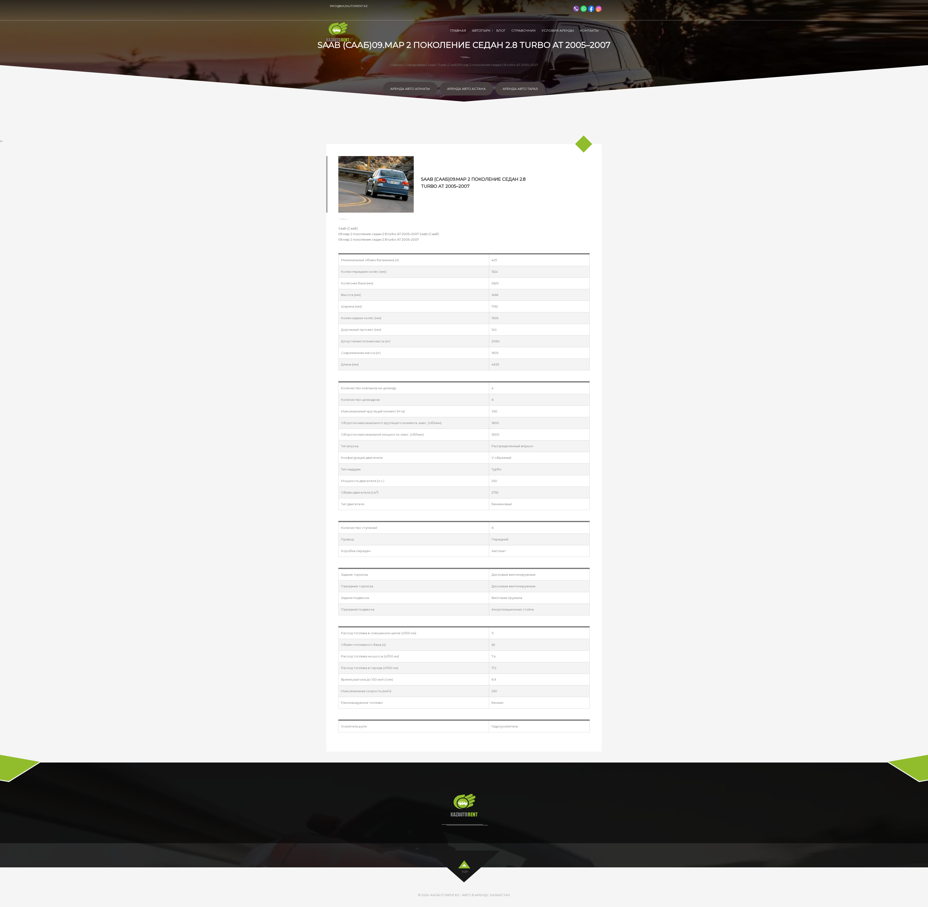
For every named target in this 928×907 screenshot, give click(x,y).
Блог (501, 30)
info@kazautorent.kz (349, 6)
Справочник (523, 30)
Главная (458, 30)
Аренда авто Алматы (410, 89)
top (465, 871)
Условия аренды (558, 30)
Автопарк (481, 30)
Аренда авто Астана (466, 89)
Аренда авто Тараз (520, 89)
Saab (432, 65)
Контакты (589, 30)
